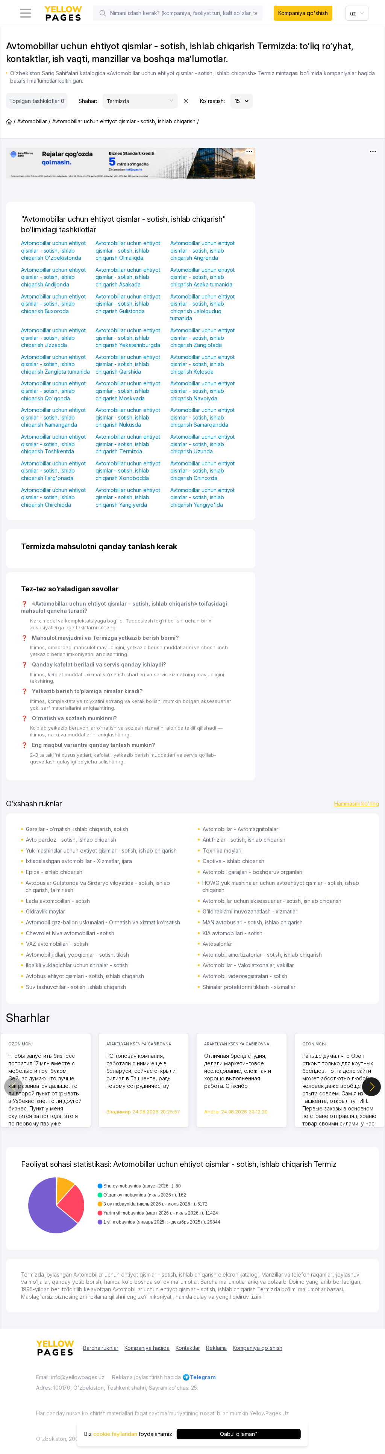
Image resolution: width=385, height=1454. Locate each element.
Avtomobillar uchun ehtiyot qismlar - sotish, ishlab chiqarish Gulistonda (127, 303)
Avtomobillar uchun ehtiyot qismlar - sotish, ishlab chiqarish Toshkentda (53, 443)
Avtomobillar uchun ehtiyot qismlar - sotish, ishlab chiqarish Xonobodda (127, 470)
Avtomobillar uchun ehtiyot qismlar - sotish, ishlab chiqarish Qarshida (127, 364)
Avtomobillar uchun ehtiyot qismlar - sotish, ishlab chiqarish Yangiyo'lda (202, 497)
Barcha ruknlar (100, 1348)
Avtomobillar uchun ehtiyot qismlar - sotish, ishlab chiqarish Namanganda (53, 417)
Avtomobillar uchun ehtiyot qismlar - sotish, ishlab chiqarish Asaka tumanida (202, 277)
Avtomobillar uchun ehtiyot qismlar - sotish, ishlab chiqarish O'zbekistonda (53, 250)
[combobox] (357, 13)
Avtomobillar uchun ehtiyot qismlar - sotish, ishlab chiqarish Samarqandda (202, 417)
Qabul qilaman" (238, 1434)
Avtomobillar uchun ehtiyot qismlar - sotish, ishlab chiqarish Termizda (127, 443)
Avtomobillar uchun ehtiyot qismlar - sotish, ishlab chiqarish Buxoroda (53, 303)
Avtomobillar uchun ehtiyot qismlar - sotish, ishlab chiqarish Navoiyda (202, 390)
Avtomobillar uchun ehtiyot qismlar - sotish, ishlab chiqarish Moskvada (127, 390)
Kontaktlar (188, 1348)
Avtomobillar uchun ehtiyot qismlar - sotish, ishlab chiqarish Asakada (127, 277)
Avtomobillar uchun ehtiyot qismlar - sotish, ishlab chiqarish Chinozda (202, 470)
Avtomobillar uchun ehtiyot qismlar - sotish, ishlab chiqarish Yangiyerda (127, 497)
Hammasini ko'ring (356, 803)
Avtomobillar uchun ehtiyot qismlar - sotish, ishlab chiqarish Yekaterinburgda (127, 337)
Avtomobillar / (33, 121)
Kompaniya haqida (147, 1348)
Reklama (216, 1348)
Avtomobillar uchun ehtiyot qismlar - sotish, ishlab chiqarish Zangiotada (202, 337)
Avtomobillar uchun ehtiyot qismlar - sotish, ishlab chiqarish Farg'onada (53, 470)
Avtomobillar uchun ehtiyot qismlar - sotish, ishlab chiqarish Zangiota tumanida (55, 364)
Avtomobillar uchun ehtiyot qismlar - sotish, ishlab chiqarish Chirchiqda (53, 497)
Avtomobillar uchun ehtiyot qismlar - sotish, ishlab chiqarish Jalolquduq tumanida (202, 307)
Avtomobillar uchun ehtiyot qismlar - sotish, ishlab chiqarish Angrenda (202, 250)
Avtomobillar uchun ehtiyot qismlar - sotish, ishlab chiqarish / (125, 121)
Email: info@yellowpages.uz (70, 1377)
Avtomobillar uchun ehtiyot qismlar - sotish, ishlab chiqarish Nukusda (127, 417)
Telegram (203, 1377)
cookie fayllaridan (115, 1434)
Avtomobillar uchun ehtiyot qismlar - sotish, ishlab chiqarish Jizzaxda (53, 337)
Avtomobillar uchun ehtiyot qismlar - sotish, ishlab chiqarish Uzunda (202, 443)
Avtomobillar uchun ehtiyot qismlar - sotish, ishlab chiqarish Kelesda (202, 364)
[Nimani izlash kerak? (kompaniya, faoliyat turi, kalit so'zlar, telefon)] (102, 13)
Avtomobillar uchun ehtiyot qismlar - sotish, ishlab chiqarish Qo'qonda (53, 390)
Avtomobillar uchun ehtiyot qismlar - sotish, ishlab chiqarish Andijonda (53, 277)
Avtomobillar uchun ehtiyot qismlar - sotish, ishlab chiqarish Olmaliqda (127, 250)
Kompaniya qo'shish (302, 13)
